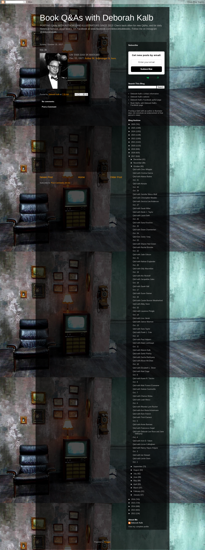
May (135, 481)
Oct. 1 (135, 462)
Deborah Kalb (137, 523)
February (137, 491)
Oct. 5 (135, 421)
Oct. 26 (136, 219)
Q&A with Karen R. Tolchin (143, 378)
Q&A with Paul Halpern (142, 339)
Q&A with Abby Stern (141, 304)
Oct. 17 (136, 290)
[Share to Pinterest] (86, 94)
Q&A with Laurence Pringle (143, 311)
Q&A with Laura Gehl (141, 215)
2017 (133, 156)
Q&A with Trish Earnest (142, 417)
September (138, 466)
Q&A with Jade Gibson (142, 254)
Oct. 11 (136, 347)
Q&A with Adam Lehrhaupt (143, 343)
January (136, 495)
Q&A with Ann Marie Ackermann (146, 410)
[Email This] (76, 94)
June (135, 477)
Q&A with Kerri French (142, 414)
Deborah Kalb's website (140, 97)
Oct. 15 (136, 308)
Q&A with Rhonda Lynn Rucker (145, 407)
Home (81, 177)
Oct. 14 (136, 315)
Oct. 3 (135, 451)
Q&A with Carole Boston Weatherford (148, 300)
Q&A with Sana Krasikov (143, 223)
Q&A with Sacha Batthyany (144, 357)
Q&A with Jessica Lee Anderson (146, 201)
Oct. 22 (136, 251)
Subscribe (146, 69)
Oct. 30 (136, 187)
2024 (133, 131)
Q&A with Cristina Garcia (143, 173)
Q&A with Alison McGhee (143, 361)
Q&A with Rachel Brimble (143, 247)
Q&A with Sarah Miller (141, 208)
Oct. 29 (136, 191)
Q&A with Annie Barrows (142, 424)
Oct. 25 (136, 226)
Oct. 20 (136, 265)
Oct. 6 (135, 403)
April (135, 484)
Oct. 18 (136, 283)
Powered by (139, 77)
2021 (133, 142)
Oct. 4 (135, 437)
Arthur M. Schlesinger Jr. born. (100, 58)
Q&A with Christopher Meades (145, 198)
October (136, 166)
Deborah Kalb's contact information (145, 94)
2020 (133, 146)
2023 (133, 135)
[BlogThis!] (78, 94)
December (137, 159)
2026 (133, 124)
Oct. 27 (136, 205)
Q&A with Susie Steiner (142, 293)
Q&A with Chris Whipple (142, 169)
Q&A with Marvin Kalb (141, 350)
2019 (133, 149)
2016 (133, 499)
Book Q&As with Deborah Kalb (96, 17)
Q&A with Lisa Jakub (141, 318)
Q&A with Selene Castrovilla (144, 389)
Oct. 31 (136, 180)
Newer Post (46, 177)
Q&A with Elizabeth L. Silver (144, 368)
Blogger (107, 542)
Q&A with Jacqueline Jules (143, 279)
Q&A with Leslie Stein (141, 458)
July (135, 474)
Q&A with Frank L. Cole (142, 332)
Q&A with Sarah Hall (141, 286)
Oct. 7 (135, 393)
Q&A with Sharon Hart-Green (144, 244)
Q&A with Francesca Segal (144, 428)
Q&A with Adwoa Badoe (142, 177)
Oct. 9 (135, 375)
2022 (133, 139)
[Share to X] (81, 94)
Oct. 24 (136, 233)
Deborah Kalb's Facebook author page (146, 100)
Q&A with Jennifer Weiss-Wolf (145, 194)
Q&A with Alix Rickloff (141, 276)
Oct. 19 (136, 272)
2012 (133, 513)
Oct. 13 (136, 325)
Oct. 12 (136, 336)
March (136, 488)
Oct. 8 (135, 382)
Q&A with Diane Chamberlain (144, 230)
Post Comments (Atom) (60, 183)
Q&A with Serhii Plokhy (142, 354)
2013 (133, 510)
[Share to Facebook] (84, 94)
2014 (133, 506)
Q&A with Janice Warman (143, 322)
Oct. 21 (136, 258)
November (137, 163)
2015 (133, 503)
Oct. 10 (136, 364)
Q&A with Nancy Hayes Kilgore (145, 448)
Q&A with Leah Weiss (141, 400)
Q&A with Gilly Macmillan (143, 269)
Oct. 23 (136, 240)
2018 (133, 153)
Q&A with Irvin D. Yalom (142, 441)
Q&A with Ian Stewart (141, 455)
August (136, 470)
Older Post (116, 177)
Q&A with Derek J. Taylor (143, 212)
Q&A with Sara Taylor (141, 329)
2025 (133, 128)
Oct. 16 (136, 297)
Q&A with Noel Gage (141, 371)
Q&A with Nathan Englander (144, 261)
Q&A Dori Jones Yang (141, 237)
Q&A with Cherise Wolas (143, 396)
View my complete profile (138, 527)
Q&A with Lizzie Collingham (144, 444)
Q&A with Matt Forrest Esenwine (146, 385)
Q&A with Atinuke (140, 184)
